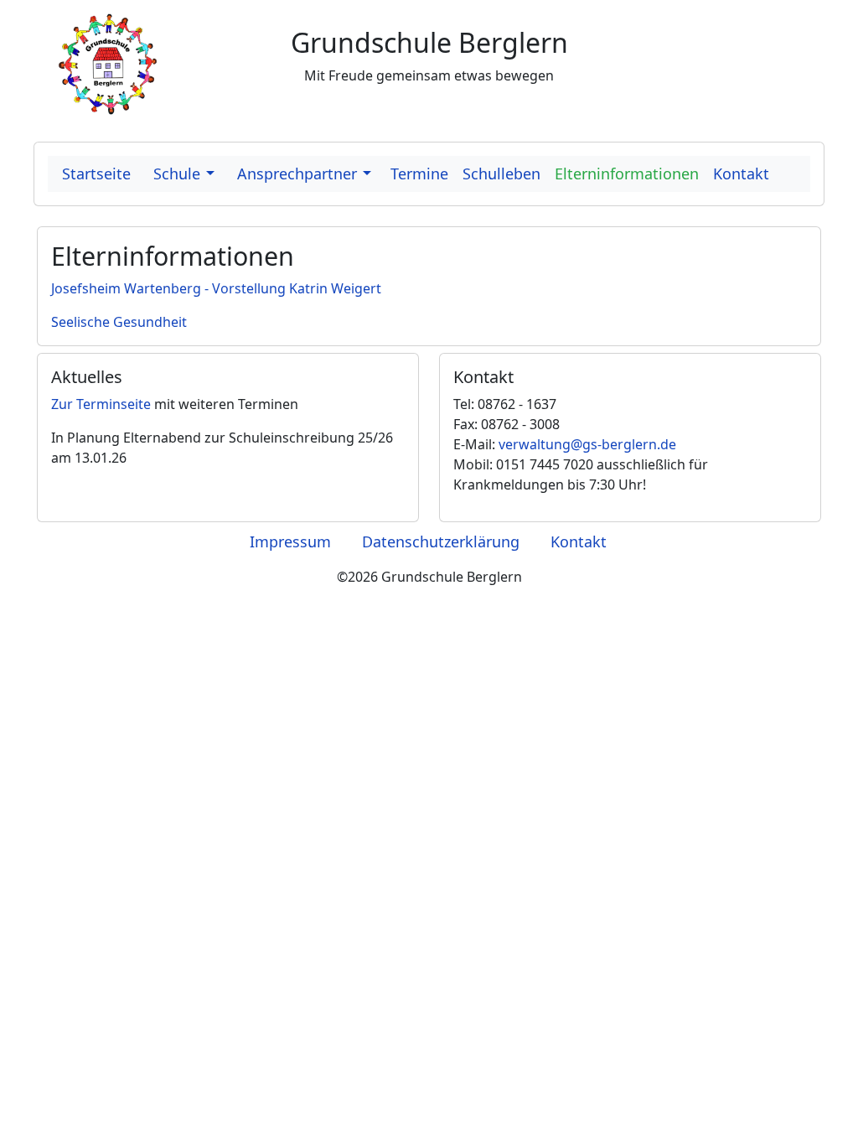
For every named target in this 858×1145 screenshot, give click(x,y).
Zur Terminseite (101, 404)
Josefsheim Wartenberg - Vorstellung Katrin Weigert (216, 288)
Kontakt (578, 541)
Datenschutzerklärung (440, 541)
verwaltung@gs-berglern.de (587, 444)
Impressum (290, 541)
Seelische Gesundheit (119, 322)
